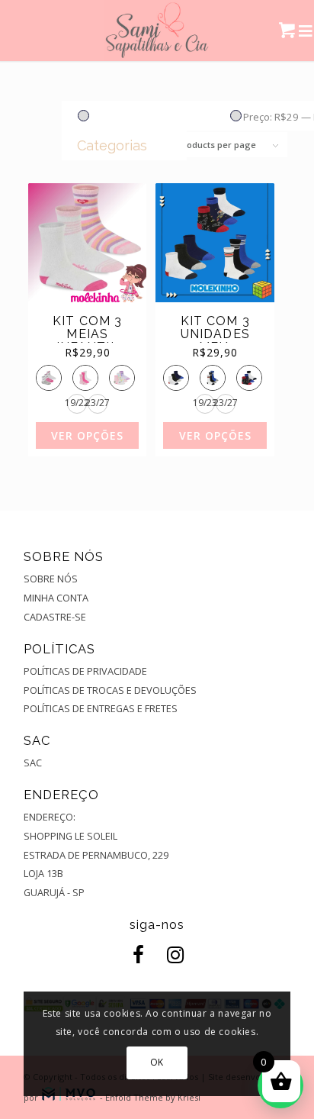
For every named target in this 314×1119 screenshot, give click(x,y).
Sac (33, 762)
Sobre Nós (51, 578)
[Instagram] (172, 955)
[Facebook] (135, 955)
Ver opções (87, 435)
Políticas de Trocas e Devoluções (110, 690)
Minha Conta (56, 598)
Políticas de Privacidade (85, 671)
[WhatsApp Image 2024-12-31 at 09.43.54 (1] (157, 30)
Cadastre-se (55, 617)
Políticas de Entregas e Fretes (101, 708)
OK (157, 1062)
